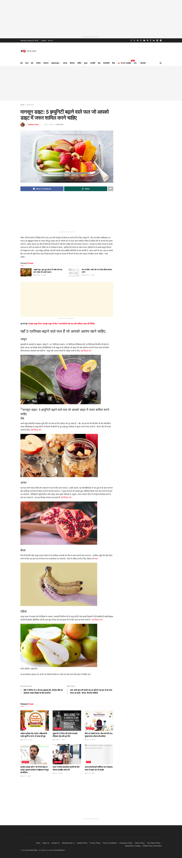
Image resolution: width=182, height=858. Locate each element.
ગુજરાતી (50, 40)
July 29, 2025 (90, 739)
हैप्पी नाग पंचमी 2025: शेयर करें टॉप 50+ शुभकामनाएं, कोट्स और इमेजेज (99, 734)
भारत (26, 63)
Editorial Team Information (152, 846)
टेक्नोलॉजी (106, 63)
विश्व (113, 63)
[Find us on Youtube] (144, 40)
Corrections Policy (126, 843)
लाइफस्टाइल (55, 63)
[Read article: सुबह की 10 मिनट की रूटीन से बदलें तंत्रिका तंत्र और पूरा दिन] (67, 720)
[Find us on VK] (154, 40)
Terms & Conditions (110, 843)
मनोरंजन (46, 63)
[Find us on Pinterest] (137, 40)
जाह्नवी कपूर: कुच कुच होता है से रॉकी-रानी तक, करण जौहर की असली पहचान (48, 270)
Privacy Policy (95, 843)
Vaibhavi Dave (33, 124)
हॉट (32, 63)
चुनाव (85, 63)
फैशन (23, 728)
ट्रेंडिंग (79, 63)
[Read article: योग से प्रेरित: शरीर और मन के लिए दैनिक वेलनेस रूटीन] (74, 272)
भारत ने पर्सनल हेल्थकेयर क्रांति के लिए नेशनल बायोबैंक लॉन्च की (66, 768)
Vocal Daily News (32, 850)
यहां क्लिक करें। (97, 619)
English (43, 40)
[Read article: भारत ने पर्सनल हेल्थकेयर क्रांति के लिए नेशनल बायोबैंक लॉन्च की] (67, 754)
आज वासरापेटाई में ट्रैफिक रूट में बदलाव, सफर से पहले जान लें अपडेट (99, 768)
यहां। (97, 558)
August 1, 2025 (27, 739)
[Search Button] (161, 63)
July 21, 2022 (48, 124)
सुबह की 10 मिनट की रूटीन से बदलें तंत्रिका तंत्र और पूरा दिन (65, 734)
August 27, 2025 (40, 275)
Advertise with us (68, 843)
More (143, 63)
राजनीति (92, 63)
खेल (99, 63)
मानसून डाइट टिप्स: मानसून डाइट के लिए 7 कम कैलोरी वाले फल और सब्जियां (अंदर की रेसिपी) (61, 323)
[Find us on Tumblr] (150, 40)
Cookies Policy (82, 843)
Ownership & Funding (132, 846)
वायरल (65, 63)
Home (22, 105)
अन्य (135, 63)
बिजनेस (72, 63)
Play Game (126, 62)
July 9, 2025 (58, 773)
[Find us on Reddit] (157, 40)
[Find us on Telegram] (161, 40)
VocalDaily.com (59, 850)
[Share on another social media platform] (110, 188)
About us (46, 843)
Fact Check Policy (153, 843)
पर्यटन (88, 762)
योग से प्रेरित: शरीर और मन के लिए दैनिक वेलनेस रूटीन (97, 270)
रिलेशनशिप (25, 762)
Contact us (55, 843)
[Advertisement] (91, 17)
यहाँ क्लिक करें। (86, 350)
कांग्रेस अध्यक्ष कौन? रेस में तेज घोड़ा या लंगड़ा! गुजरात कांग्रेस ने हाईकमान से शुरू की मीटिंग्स (34, 769)
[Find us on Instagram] (141, 40)
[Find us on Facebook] (131, 40)
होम (21, 63)
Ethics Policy (140, 843)
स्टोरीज (38, 63)
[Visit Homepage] (28, 51)
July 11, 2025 (26, 776)
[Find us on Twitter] (134, 40)
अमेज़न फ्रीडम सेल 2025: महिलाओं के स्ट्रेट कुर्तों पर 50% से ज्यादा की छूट (33, 734)
